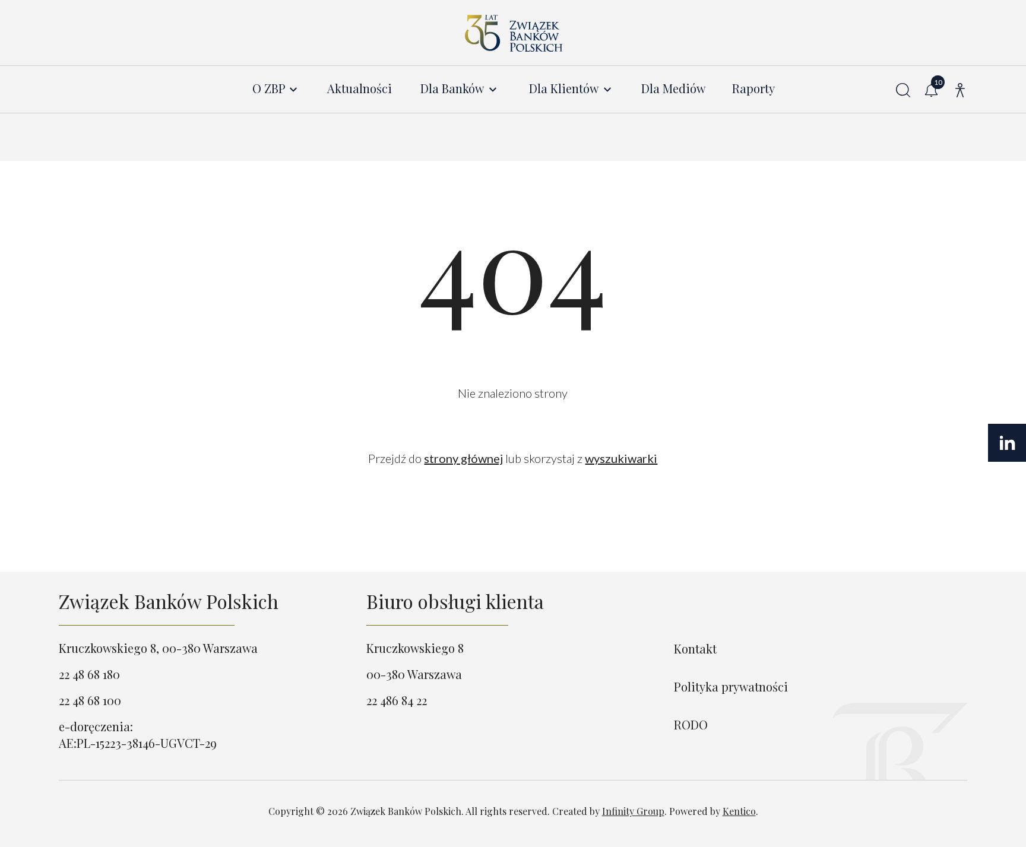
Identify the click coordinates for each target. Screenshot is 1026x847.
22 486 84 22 (396, 700)
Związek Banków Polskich (168, 601)
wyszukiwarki (621, 458)
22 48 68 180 (89, 674)
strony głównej (463, 458)
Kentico (739, 811)
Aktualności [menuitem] (359, 88)
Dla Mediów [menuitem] (673, 88)
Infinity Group (633, 811)
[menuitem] (275, 88)
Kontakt (695, 648)
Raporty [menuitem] (753, 88)
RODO (691, 724)
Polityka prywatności (731, 686)
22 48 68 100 (90, 700)
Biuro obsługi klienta (455, 601)
